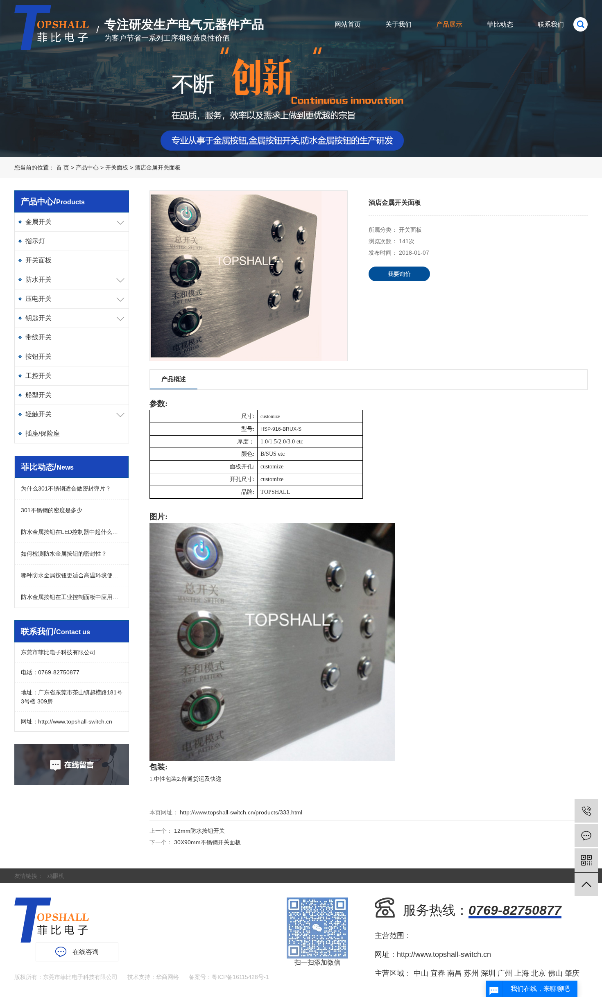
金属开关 (38, 221)
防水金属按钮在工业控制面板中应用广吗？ (71, 597)
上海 (521, 973)
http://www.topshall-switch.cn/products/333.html (240, 812)
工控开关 (38, 375)
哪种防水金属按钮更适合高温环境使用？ (71, 575)
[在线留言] (586, 835)
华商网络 (167, 977)
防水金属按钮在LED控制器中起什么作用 (71, 532)
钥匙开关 (38, 317)
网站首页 (348, 24)
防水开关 (38, 279)
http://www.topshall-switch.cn (75, 721)
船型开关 (38, 394)
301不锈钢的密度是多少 (51, 510)
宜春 (437, 973)
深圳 (488, 973)
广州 (505, 973)
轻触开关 (38, 414)
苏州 (471, 973)
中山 (421, 973)
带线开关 (38, 337)
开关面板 (117, 167)
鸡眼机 (55, 876)
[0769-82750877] (586, 811)
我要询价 (399, 274)
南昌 (454, 973)
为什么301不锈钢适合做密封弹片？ (66, 488)
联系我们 (551, 24)
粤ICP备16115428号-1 (240, 977)
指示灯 (35, 240)
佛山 (555, 973)
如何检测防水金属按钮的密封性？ (64, 553)
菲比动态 (500, 24)
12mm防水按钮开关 (199, 830)
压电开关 (38, 298)
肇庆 (572, 973)
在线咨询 (85, 951)
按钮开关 (38, 356)
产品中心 (87, 167)
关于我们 (398, 24)
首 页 (62, 167)
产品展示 (449, 24)
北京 (538, 973)
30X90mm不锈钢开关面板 (207, 842)
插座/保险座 (42, 433)
